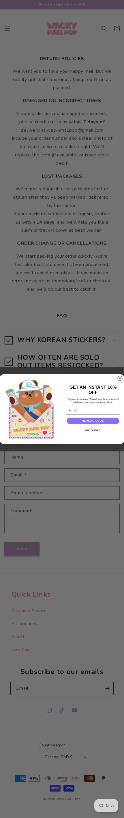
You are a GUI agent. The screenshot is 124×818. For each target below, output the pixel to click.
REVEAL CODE (93, 420)
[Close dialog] (120, 378)
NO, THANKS (92, 430)
